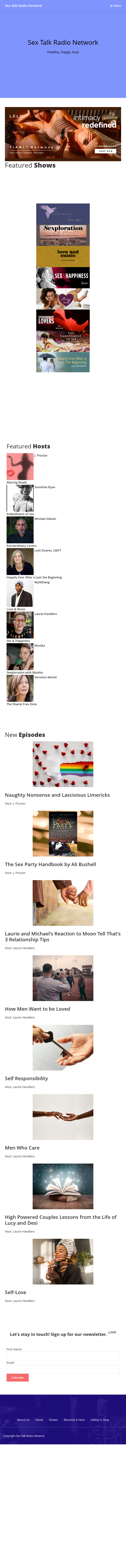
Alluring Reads (17, 482)
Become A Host (74, 1420)
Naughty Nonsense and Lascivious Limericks (57, 795)
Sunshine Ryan (44, 487)
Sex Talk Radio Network (23, 5)
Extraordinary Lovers (21, 546)
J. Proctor (41, 455)
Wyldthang (42, 582)
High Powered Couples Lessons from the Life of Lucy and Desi (60, 1220)
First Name (14, 1349)
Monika (39, 645)
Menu (117, 6)
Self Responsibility (26, 1078)
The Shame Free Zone (22, 704)
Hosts (39, 1420)
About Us (23, 1420)
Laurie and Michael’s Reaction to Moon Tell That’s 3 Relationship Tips (63, 936)
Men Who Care (22, 1147)
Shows (53, 1420)
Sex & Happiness (18, 641)
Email (10, 1363)
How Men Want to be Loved (37, 1008)
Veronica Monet (45, 677)
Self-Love (15, 1292)
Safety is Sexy (100, 1420)
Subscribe (17, 1377)
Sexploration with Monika (25, 672)
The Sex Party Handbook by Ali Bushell (50, 864)
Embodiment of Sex (20, 514)
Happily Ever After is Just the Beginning (34, 577)
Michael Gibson (45, 519)
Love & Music (16, 609)
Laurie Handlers (45, 614)
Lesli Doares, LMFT (47, 550)
